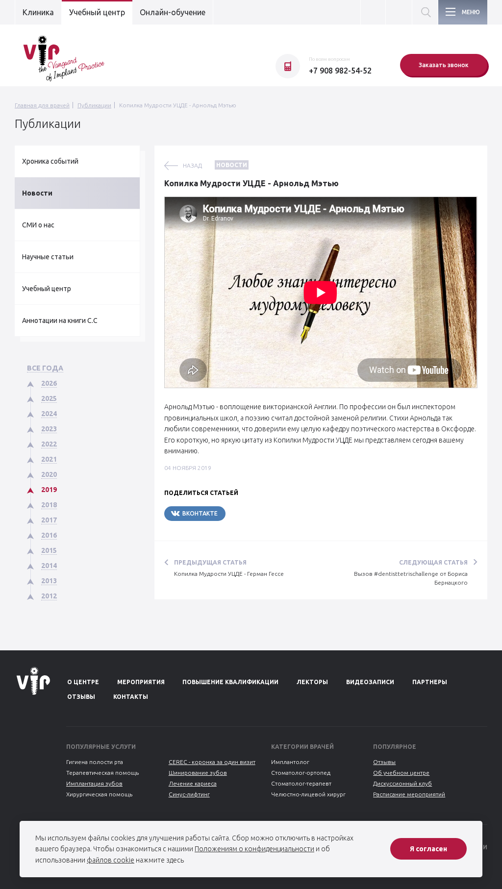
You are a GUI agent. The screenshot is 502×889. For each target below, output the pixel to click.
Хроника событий (50, 161)
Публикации (94, 105)
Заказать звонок (444, 65)
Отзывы (81, 696)
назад (192, 165)
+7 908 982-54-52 (340, 70)
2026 (49, 383)
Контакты (130, 696)
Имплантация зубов (94, 783)
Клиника (38, 12)
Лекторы (312, 682)
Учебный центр (97, 12)
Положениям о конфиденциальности (254, 849)
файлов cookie (110, 860)
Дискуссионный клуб (402, 783)
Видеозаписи (370, 682)
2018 (49, 505)
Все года (45, 368)
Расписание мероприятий (409, 794)
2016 (49, 535)
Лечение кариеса (193, 783)
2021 (49, 459)
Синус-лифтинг (189, 794)
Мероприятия (141, 682)
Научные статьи (48, 257)
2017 (49, 520)
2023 (49, 429)
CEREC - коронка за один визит (212, 762)
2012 (49, 596)
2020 (49, 474)
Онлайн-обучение (172, 12)
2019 (49, 490)
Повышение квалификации (230, 682)
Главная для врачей (42, 105)
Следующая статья (433, 562)
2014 (49, 565)
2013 (49, 581)
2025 (49, 398)
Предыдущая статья (210, 562)
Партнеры (429, 682)
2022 (49, 444)
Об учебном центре (401, 772)
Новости (37, 193)
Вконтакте (200, 513)
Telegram (255, 513)
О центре (83, 682)
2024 (49, 414)
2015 (49, 550)
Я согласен (428, 849)
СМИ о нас (38, 225)
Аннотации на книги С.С (60, 320)
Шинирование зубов (198, 772)
